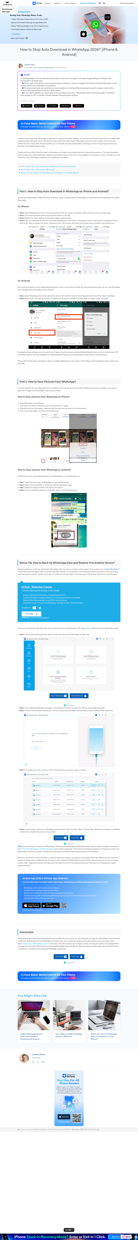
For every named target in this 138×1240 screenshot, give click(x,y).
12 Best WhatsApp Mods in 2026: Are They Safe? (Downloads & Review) (31, 1036)
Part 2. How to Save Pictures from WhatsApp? (38, 170)
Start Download (57, 696)
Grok (79, 106)
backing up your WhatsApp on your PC (35, 944)
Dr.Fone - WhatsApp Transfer (37, 587)
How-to (23, 1129)
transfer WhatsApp (111, 569)
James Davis (29, 64)
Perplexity (41, 106)
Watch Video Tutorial (17, 38)
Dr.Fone (88, 628)
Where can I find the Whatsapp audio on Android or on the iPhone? (104, 1036)
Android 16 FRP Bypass (88, 3)
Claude (66, 106)
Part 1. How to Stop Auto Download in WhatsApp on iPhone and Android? (48, 166)
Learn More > (16, 34)
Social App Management (47, 67)
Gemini (54, 106)
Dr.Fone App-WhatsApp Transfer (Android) (37, 849)
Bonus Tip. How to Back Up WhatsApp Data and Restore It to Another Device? (50, 173)
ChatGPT (28, 106)
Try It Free (29, 614)
